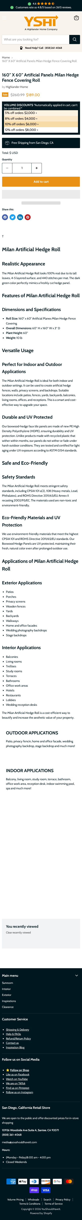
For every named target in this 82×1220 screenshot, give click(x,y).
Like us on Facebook (17, 1074)
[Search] (74, 39)
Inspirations (9, 1001)
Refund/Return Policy (18, 1038)
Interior (6, 989)
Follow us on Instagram (19, 1092)
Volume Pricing (15, 1199)
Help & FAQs (13, 1034)
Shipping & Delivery (17, 1029)
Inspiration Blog (15, 1047)
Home (6, 57)
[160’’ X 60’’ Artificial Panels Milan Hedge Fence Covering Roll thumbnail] (8, 75)
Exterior (6, 995)
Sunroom (7, 983)
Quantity (7, 159)
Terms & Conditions (29, 1203)
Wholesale (33, 1199)
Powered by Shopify (41, 1213)
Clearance (8, 1007)
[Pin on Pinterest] (28, 217)
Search (47, 1199)
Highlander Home (17, 87)
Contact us (12, 1043)
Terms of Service (54, 1203)
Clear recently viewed (18, 932)
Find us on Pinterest (17, 1088)
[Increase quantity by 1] (37, 168)
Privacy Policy (63, 1199)
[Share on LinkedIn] (20, 217)
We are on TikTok (15, 1083)
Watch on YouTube (17, 1079)
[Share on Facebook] (5, 217)
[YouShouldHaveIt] (41, 23)
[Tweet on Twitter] (13, 217)
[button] (41, 194)
